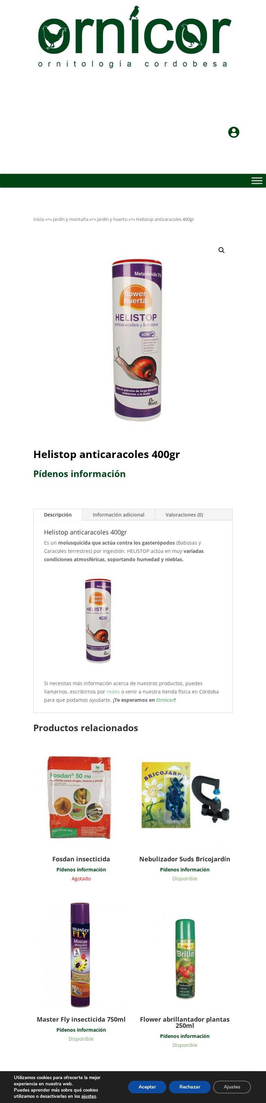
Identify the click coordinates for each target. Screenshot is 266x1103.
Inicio (38, 219)
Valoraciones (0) (184, 514)
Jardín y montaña (70, 219)
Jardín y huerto (112, 219)
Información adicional (118, 514)
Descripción (58, 514)
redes (114, 691)
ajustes (88, 1096)
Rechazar (189, 1087)
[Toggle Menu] (257, 180)
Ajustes (232, 1087)
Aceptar (147, 1087)
